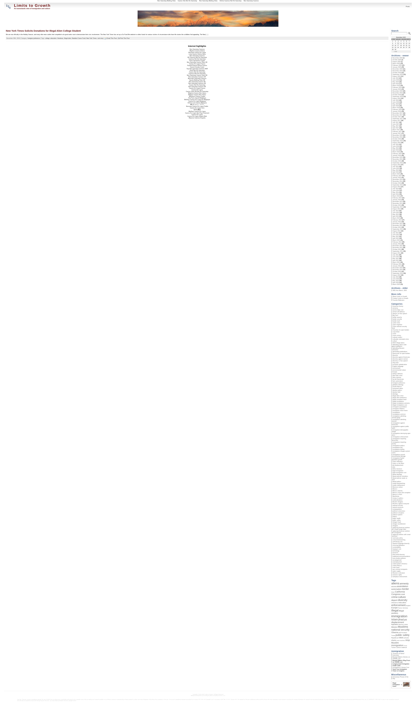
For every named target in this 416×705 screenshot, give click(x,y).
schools (406, 638)
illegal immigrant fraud (399, 399)
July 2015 (396, 166)
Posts (408, 6)
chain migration (397, 324)
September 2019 (398, 74)
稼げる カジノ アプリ (197, 104)
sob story (100, 38)
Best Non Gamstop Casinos (197, 78)
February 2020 (397, 65)
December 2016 (397, 135)
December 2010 (397, 268)
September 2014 (398, 185)
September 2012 (398, 229)
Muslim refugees (398, 502)
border (405, 589)
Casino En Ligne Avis (197, 108)
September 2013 (398, 207)
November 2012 (397, 225)
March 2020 (396, 63)
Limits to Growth (32, 5)
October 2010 (397, 271)
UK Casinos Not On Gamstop (197, 57)
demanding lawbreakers (400, 351)
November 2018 (397, 93)
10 (398, 43)
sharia (393, 640)
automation (396, 589)
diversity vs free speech (400, 361)
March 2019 (396, 85)
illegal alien (67, 38)
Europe (395, 372)
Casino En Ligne (197, 90)
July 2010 (396, 277)
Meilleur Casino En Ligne (197, 111)
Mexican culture (398, 487)
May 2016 (396, 148)
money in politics (398, 498)
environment (396, 368)
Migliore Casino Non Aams (197, 93)
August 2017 (397, 120)
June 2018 (396, 102)
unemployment (397, 562)
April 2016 (396, 150)
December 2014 (397, 179)
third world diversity (399, 554)
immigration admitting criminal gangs (398, 416)
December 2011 (397, 245)
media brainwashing (399, 483)
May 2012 (396, 236)
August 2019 (397, 76)
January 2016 (397, 155)
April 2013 (396, 216)
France (400, 608)
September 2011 (398, 251)
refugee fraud (397, 522)
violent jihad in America (400, 564)
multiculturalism (397, 500)
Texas (405, 645)
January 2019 (397, 89)
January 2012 (397, 244)
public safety (397, 520)
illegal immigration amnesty (401, 403)
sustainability (397, 547)
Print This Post (125, 38)
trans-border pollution (399, 558)
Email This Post (112, 38)
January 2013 (397, 222)
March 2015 (396, 174)
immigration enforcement (400, 437)
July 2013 (396, 211)
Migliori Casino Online (197, 51)
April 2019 (396, 83)
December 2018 (397, 91)
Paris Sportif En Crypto (197, 60)
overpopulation (397, 509)
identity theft (396, 392)
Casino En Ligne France (197, 64)
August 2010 (397, 275)
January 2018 (397, 111)
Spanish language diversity (401, 543)
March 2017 (396, 129)
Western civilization (399, 573)
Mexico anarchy (398, 491)
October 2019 (397, 72)
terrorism (395, 552)
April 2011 (396, 260)
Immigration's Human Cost (401, 667)
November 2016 (397, 137)
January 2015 (397, 177)
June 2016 (396, 146)
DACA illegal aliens (399, 343)
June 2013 (396, 212)
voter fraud (396, 567)
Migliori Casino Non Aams (197, 95)
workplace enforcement (400, 576)
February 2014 (397, 198)
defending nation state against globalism (398, 345)
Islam (394, 619)
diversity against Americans (401, 357)
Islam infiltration (398, 461)
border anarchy (397, 317)
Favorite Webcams (398, 300)
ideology (395, 394)
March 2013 (396, 218)
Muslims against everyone (401, 503)
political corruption (398, 513)
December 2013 (397, 201)
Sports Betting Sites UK (197, 80)
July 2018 (396, 100)
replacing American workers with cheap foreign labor (400, 528)
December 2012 (397, 223)
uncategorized (397, 560)
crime (394, 333)
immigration (396, 412)
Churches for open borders (401, 330)
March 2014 (396, 196)
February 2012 (397, 242)
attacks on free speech (400, 313)
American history (398, 306)
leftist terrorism (397, 469)
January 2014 (397, 199)
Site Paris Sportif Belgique (197, 98)
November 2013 (397, 203)
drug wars (396, 362)
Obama (394, 632)
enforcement (398, 605)
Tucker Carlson (396, 647)
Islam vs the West (398, 463)
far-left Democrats (398, 379)
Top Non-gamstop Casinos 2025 (197, 69)
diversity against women (400, 359)
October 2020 (397, 60)
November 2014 (397, 181)
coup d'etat (396, 332)
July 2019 (396, 78)
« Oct (395, 51)
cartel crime (396, 323)
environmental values (399, 370)
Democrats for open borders (401, 353)
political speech (397, 514)
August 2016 (397, 142)
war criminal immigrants (400, 569)
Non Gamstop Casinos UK (197, 77)
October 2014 (397, 183)
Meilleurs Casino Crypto (197, 96)
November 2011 (397, 247)
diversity (395, 355)
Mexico (395, 489)
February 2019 (397, 87)
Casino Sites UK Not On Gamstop (197, 91)
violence (404, 647)
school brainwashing (399, 540)
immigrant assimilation (400, 407)
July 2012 (396, 233)
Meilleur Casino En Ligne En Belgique (197, 99)
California (400, 591)
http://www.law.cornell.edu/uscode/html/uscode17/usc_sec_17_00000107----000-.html (359, 699)
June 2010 (396, 279)
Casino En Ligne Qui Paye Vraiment (197, 113)
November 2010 (397, 269)
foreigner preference (34, 38)
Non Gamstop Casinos (197, 49)
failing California (398, 373)
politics (395, 516)
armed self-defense (399, 312)
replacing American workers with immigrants (400, 531)
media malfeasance (399, 485)
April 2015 (396, 172)
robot (401, 638)
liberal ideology (397, 474)
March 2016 (396, 152)
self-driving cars (398, 541)
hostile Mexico (397, 386)
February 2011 (397, 264)
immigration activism (399, 414)
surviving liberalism (399, 545)
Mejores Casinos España (197, 118)
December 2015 (397, 157)
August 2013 (397, 209)
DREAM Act (394, 603)
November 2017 (397, 115)
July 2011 (396, 255)
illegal (394, 610)
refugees (395, 526)
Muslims (403, 626)
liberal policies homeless (400, 476)
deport (394, 600)
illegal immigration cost (400, 405)
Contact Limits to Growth (400, 298)
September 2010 (398, 273)
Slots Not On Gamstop (197, 70)
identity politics (397, 390)
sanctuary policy (398, 538)
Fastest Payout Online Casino (197, 65)
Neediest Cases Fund (78, 38)
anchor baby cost (398, 310)
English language (398, 366)
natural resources (398, 507)
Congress (396, 594)
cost (403, 594)
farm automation (398, 381)
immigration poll (397, 447)
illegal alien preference (400, 397)
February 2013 (397, 220)
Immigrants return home (400, 410)
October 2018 (397, 95)
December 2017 (397, 113)
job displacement (398, 465)
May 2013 (396, 214)
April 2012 (396, 238)
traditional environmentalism (401, 556)
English (408, 605)
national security (398, 505)
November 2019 (397, 71)
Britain (393, 592)
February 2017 (397, 131)
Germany (405, 608)
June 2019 (396, 80)
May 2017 (396, 126)
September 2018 (398, 96)
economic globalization (400, 364)
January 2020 (397, 67)
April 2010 (396, 282)
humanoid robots (398, 388)
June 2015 (396, 168)
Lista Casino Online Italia (197, 54)
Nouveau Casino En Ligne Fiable (197, 106)
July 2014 (396, 188)
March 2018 (396, 107)
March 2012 (396, 240)
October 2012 (397, 227)
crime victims (397, 335)
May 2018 (396, 104)
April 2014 (396, 194)
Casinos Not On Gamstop (197, 59)
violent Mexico (397, 565)
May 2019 (396, 82)
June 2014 (396, 190)
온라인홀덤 (197, 109)
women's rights (397, 575)
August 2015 (397, 164)
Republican (394, 638)
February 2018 (397, 109)
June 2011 (396, 257)
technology (396, 551)
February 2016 (397, 153)
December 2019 (397, 69)
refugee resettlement (399, 524)
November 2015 (397, 159)
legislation (394, 624)
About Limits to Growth (400, 296)
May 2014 (396, 192)
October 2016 (397, 139)
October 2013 (397, 205)
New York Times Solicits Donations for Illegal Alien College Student (43, 30)
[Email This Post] (105, 38)
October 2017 (397, 117)
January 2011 (397, 266)
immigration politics (399, 445)
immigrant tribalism (399, 408)
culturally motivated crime (401, 339)
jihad (401, 619)
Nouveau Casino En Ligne (197, 52)
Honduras (60, 38)
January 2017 (397, 133)
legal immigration (398, 471)
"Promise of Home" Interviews (399, 654)
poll (400, 632)
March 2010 (396, 284)
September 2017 (398, 118)
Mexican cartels (403, 624)
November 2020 (397, 58)
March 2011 (396, 262)
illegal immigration (398, 401)
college (47, 38)
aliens (395, 583)
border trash (396, 321)
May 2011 (396, 258)
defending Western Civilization (397, 349)
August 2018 (397, 98)
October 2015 (397, 161)
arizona (393, 586)
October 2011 (397, 249)
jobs (394, 467)
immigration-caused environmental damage (398, 455)
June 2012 (396, 234)
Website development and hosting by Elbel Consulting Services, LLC (208, 695)
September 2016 (398, 141)
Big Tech (395, 315)
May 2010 (396, 280)
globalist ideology (398, 385)
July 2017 (396, 122)
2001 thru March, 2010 (400, 290)
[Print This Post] (119, 38)
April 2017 (396, 128)
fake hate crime (397, 375)
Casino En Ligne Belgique (197, 101)
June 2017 (396, 124)
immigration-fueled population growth (397, 458)
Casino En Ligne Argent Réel (197, 116)
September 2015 (398, 163)
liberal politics (397, 481)
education (53, 38)
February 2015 (397, 176)
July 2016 (396, 144)
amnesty (395, 308)
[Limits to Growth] (208, 19)
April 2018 (396, 106)
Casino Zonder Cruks (197, 67)
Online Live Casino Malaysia (197, 103)
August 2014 (397, 187)
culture (395, 341)
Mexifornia (396, 496)
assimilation (402, 586)
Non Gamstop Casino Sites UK (197, 62)
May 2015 (396, 170)
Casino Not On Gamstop (197, 72)
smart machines (400, 640)
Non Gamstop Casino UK (197, 82)
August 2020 (397, 61)
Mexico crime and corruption (401, 492)
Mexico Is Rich (397, 494)
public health (397, 518)
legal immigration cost (399, 472)
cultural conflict (397, 337)
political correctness (399, 511)
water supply (397, 571)
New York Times (91, 38)
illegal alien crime (398, 396)
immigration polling (398, 449)
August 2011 (396, 253)
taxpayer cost (397, 549)
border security (397, 319)
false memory (397, 377)
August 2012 (397, 231)
